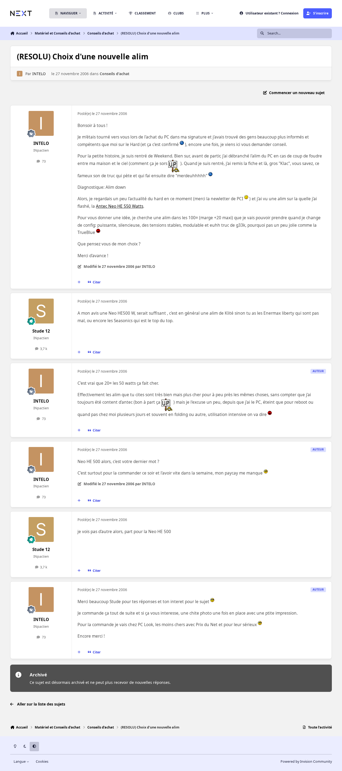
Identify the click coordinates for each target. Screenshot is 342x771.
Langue (20, 761)
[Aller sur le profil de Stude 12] (41, 311)
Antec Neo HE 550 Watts (119, 206)
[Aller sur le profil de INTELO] (19, 73)
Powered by (306, 761)
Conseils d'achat (114, 73)
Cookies (42, 761)
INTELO (39, 73)
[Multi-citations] (79, 282)
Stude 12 (41, 331)
